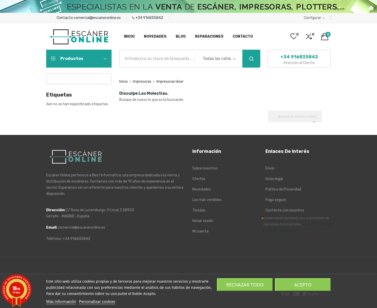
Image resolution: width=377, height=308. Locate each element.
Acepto (303, 285)
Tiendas (198, 210)
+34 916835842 (149, 18)
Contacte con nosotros (284, 210)
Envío (269, 168)
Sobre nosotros (205, 168)
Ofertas (198, 179)
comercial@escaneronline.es (98, 18)
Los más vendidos (207, 200)
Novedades (201, 189)
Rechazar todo (245, 285)
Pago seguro (275, 200)
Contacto (65, 18)
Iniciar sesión (202, 221)
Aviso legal (274, 179)
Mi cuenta (200, 231)
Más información (61, 301)
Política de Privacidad (283, 189)
